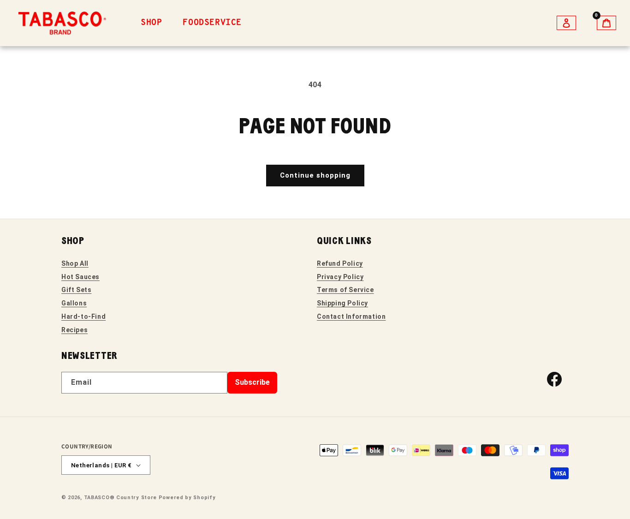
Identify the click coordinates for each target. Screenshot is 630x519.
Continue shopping (315, 175)
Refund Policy (340, 263)
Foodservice (212, 23)
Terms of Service (345, 289)
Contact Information (351, 316)
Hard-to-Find (83, 316)
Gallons (74, 303)
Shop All (75, 263)
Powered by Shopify (187, 498)
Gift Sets (76, 289)
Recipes (74, 330)
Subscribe (252, 382)
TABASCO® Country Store (120, 498)
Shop (151, 23)
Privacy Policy (340, 276)
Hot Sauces (80, 276)
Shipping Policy (342, 303)
